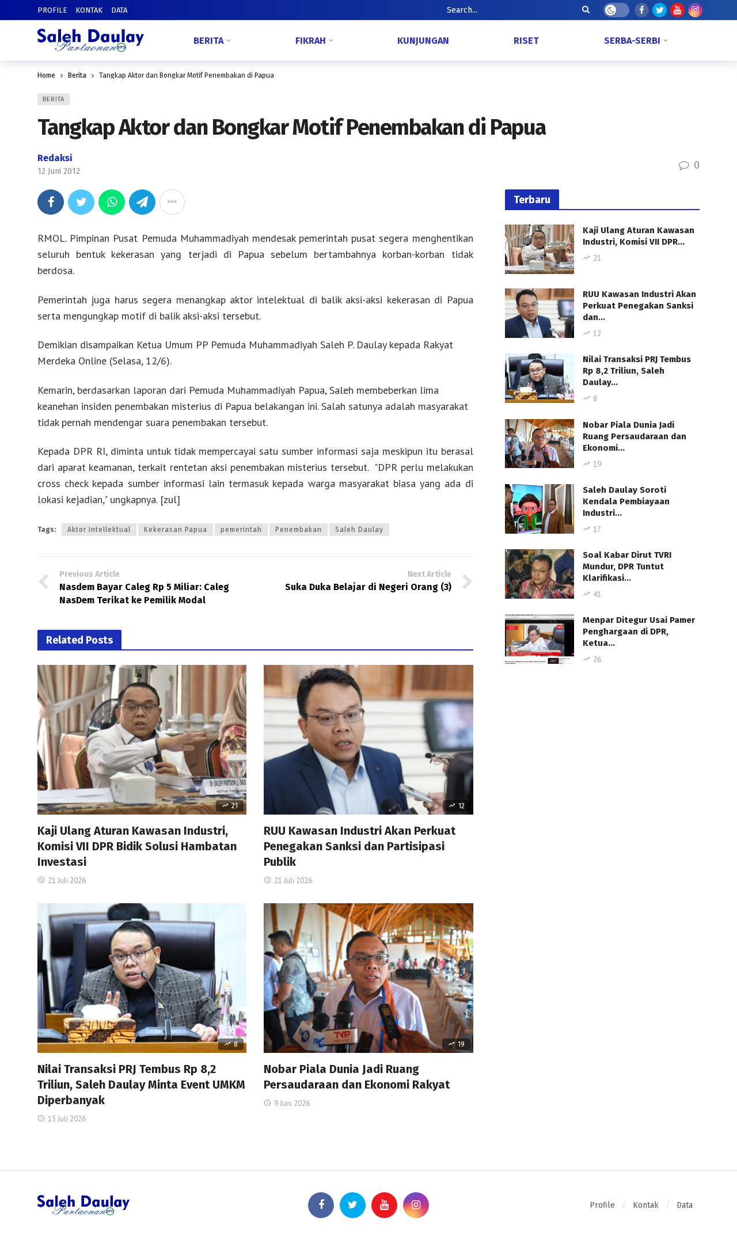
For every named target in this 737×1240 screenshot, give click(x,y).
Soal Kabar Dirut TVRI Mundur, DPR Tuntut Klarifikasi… (627, 566)
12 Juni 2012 (58, 171)
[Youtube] (677, 10)
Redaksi (55, 158)
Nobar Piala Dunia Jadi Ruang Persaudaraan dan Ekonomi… (634, 436)
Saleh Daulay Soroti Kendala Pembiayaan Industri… (626, 501)
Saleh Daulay (359, 530)
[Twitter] (659, 10)
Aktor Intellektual (99, 530)
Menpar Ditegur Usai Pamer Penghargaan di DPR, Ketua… (639, 631)
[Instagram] (695, 10)
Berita (53, 99)
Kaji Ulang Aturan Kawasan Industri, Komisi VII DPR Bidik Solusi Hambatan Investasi (137, 846)
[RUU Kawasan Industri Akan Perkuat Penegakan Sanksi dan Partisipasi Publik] (368, 740)
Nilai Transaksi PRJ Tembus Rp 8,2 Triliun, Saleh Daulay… (637, 370)
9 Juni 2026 (292, 1103)
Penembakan (298, 530)
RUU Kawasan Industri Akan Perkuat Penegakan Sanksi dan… (639, 305)
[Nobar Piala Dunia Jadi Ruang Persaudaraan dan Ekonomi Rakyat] (368, 978)
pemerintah (241, 530)
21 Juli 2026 (67, 880)
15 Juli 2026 (67, 1119)
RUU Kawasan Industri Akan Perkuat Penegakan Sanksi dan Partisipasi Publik (359, 846)
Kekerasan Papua (175, 530)
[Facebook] (642, 10)
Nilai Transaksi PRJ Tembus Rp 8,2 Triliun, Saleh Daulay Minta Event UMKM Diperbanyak (141, 1084)
